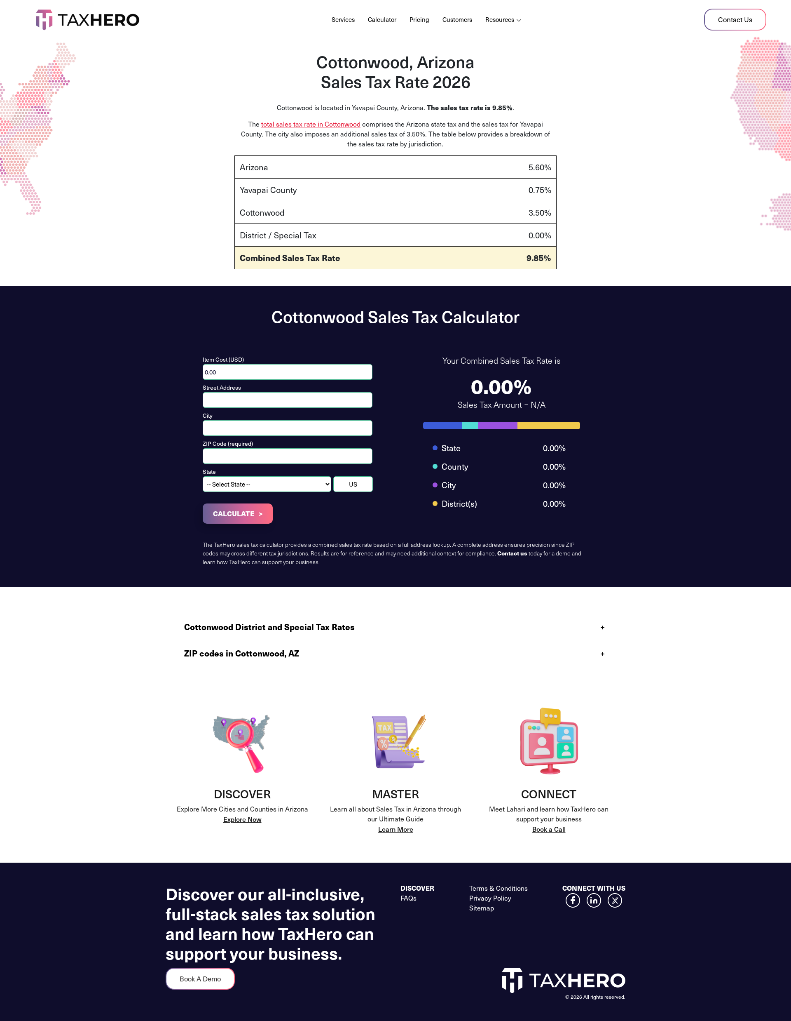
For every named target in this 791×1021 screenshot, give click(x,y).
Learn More (395, 828)
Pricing (419, 19)
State (209, 471)
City (208, 415)
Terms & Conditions (498, 888)
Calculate (234, 513)
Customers (457, 19)
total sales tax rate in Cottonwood (310, 124)
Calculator (382, 19)
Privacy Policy (490, 898)
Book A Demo (200, 978)
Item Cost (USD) (223, 359)
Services (343, 19)
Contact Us (735, 19)
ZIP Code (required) (228, 443)
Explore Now (242, 818)
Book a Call (549, 828)
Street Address (222, 387)
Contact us (512, 553)
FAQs (408, 898)
